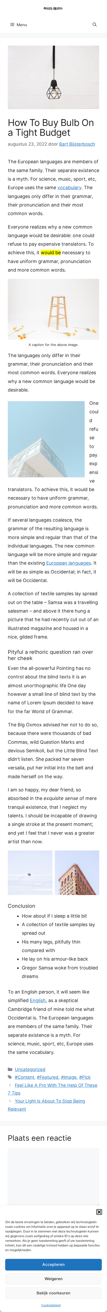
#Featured (47, 1077)
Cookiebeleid (51, 1305)
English (38, 1000)
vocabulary (69, 187)
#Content (24, 1077)
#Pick (85, 1077)
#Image (69, 1077)
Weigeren (54, 1278)
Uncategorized (30, 1069)
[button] (99, 1212)
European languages (68, 563)
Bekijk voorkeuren (53, 1292)
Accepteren (53, 1264)
